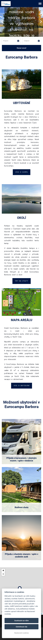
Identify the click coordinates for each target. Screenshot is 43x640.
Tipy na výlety (21, 281)
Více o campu (21, 172)
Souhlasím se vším (21, 620)
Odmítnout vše (21, 627)
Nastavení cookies (21, 633)
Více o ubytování (22, 385)
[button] (20, 588)
